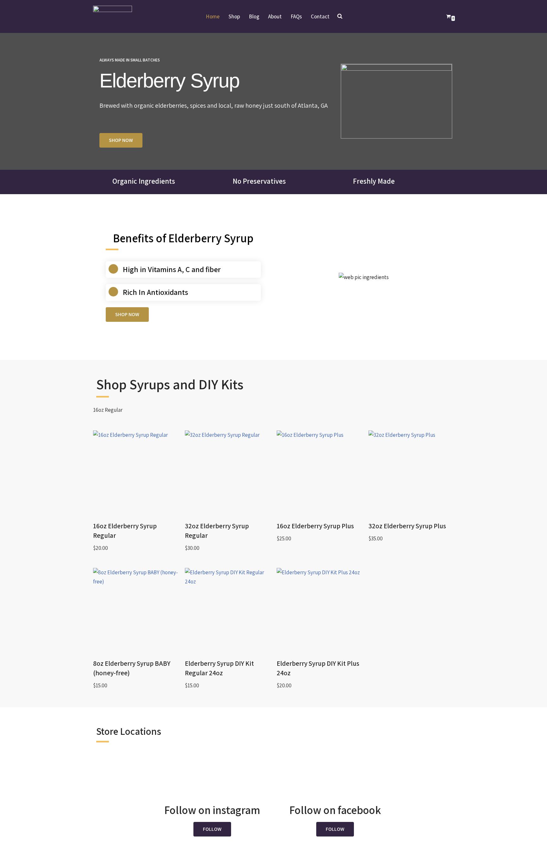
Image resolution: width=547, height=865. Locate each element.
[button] (212, 829)
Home (213, 16)
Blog (254, 16)
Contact (320, 16)
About (275, 16)
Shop (234, 16)
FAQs (296, 16)
